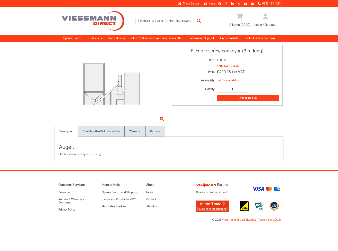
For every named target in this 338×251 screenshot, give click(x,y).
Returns (155, 131)
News (212, 3)
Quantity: (209, 89)
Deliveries (64, 192)
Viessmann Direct (233, 219)
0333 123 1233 (271, 3)
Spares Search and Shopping (120, 192)
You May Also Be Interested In (101, 131)
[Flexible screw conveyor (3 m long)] (111, 84)
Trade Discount (191, 3)
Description (66, 131)
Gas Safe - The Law (114, 206)
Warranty (135, 131)
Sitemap (250, 219)
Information (114, 38)
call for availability (228, 80)
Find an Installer (229, 38)
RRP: (212, 60)
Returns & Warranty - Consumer (71, 201)
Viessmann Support (202, 38)
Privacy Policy (66, 209)
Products (93, 38)
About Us (152, 206)
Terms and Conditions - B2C (119, 199)
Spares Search (72, 38)
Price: (211, 71)
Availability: (208, 80)
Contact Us (153, 199)
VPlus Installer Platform (260, 38)
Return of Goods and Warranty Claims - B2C (156, 38)
